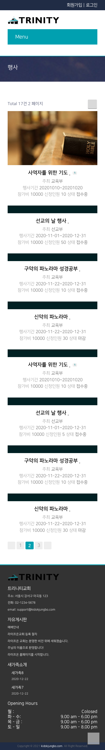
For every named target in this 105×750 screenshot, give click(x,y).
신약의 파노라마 (51, 317)
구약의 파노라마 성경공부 (51, 269)
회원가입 (74, 5)
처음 (11, 545)
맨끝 (47, 545)
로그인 (91, 5)
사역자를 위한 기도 (52, 173)
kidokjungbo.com (51, 746)
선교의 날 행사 (52, 221)
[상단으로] (93, 738)
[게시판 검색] (92, 104)
